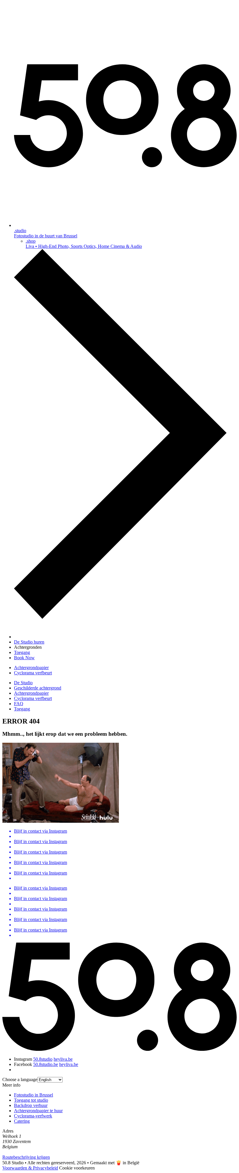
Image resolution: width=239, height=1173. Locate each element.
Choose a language (19, 1079)
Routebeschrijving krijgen (26, 1157)
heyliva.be (63, 1059)
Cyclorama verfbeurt (33, 672)
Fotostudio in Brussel (33, 1094)
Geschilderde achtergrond (37, 687)
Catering (22, 1121)
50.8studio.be (45, 1064)
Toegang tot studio (31, 1100)
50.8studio (42, 1059)
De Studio (23, 682)
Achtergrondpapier (31, 667)
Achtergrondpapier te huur (38, 1110)
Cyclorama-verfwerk (33, 1115)
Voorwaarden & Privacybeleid (30, 1167)
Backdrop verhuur (31, 1105)
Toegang (22, 708)
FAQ (18, 703)
